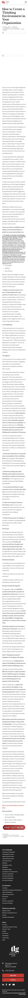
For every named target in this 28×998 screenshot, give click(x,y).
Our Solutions (6, 885)
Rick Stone (17, 29)
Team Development (7, 892)
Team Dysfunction (7, 860)
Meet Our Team (6, 929)
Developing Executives (8, 854)
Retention (4, 863)
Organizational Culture (8, 858)
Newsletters (5, 935)
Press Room (5, 933)
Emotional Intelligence (8, 878)
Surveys (4, 898)
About (4, 922)
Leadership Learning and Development (12, 890)
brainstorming (15, 27)
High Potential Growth (8, 856)
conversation (6, 29)
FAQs (3, 940)
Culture (4, 915)
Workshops (5, 896)
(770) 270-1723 (9, 970)
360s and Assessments (8, 894)
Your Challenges (7, 850)
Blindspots (5, 867)
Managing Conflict (7, 865)
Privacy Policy (22, 994)
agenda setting (7, 27)
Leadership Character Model (9, 927)
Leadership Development (8, 852)
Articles (15, 26)
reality (11, 29)
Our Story (4, 924)
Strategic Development (8, 917)
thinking (5, 30)
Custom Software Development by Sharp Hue (13, 993)
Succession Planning (7, 880)
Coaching (4, 888)
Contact (13, 980)
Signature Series (6, 910)
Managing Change (7, 869)
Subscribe (13, 975)
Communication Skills (7, 876)
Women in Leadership (7, 873)
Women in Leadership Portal (9, 912)
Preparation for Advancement (9, 871)
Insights (4, 931)
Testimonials (5, 937)
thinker (22, 29)
